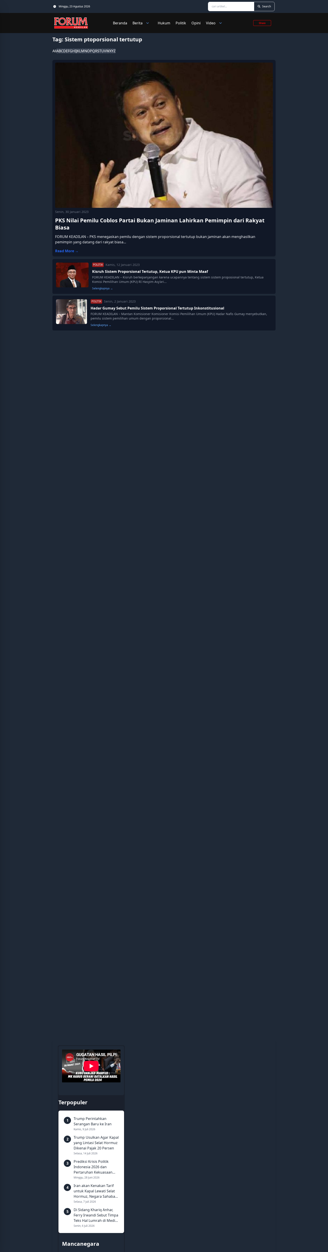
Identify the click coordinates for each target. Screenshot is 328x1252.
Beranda (120, 23)
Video (211, 23)
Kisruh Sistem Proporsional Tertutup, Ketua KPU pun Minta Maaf (150, 271)
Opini (196, 23)
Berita (138, 23)
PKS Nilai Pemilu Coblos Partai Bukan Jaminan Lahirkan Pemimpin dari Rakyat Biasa (159, 224)
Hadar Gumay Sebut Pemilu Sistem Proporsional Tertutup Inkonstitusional (157, 308)
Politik (181, 23)
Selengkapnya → (102, 288)
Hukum (164, 23)
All (54, 50)
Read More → (67, 250)
